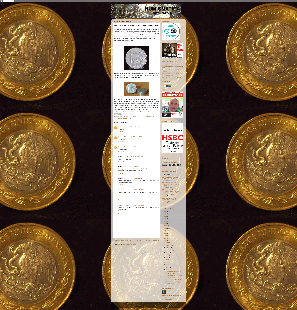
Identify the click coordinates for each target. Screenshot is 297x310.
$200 (121, 116)
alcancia (134, 116)
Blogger (160, 306)
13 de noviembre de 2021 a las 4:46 (134, 127)
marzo (167, 264)
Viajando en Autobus (170, 171)
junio (167, 257)
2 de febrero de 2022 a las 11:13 (133, 137)
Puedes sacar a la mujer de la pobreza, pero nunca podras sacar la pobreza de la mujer (172, 193)
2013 (165, 240)
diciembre (168, 242)
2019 (165, 226)
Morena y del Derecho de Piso (170, 64)
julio (167, 255)
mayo (167, 259)
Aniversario (144, 116)
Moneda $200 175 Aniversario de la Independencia (174, 276)
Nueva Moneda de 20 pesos (173, 279)
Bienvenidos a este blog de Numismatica (173, 282)
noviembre (169, 245)
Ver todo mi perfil (167, 299)
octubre (168, 247)
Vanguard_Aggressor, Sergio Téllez (172, 296)
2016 (165, 233)
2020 (165, 223)
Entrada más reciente (122, 241)
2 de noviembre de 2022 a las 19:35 (133, 156)
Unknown (121, 127)
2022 (165, 218)
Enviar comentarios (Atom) (129, 244)
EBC (154, 116)
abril (167, 262)
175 (124, 116)
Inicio (139, 241)
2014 (165, 238)
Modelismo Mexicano (170, 198)
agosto (168, 252)
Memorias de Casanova (171, 190)
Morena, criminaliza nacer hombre (171, 77)
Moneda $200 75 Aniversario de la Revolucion (173, 272)
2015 (165, 235)
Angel (139, 116)
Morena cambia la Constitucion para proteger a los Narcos (172, 74)
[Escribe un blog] (116, 114)
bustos (150, 116)
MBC (130, 118)
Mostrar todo (180, 205)
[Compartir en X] (118, 114)
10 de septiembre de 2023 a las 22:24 (134, 205)
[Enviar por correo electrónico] (115, 114)
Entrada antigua (152, 241)
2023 (165, 216)
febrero (168, 267)
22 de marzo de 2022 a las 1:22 (132, 147)
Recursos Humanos (170, 182)
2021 (165, 221)
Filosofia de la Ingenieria (171, 177)
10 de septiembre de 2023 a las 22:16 (134, 178)
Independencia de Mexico (121, 118)
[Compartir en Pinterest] (121, 114)
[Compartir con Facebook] (119, 114)
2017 (165, 230)
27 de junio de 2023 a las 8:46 (132, 166)
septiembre (169, 250)
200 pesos (129, 116)
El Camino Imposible (169, 173)
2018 (165, 228)
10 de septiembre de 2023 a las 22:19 (134, 190)
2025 (165, 211)
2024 (165, 213)
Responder (121, 131)
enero (167, 269)
